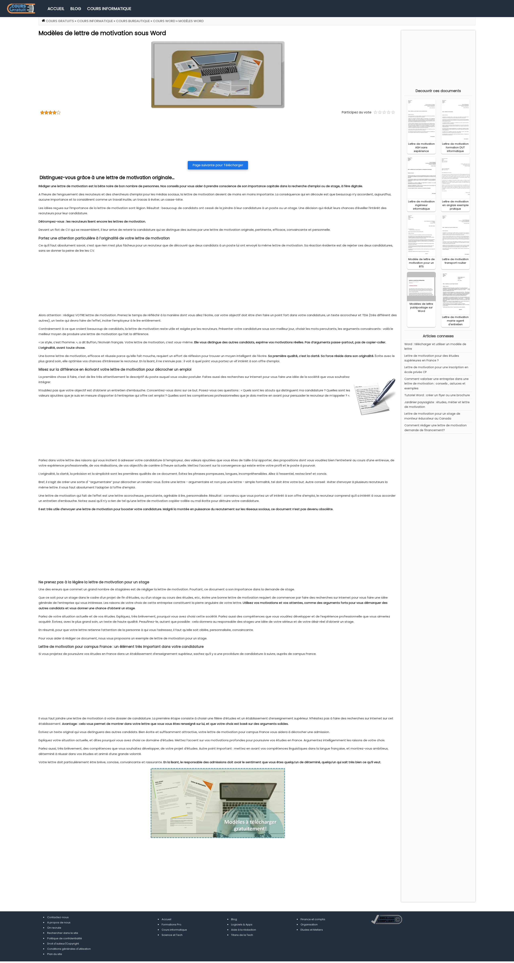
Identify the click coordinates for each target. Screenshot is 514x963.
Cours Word (164, 21)
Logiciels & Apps (241, 924)
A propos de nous (58, 922)
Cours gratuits (60, 21)
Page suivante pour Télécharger (218, 165)
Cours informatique (109, 8)
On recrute (54, 928)
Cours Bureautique (133, 21)
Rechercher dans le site (62, 933)
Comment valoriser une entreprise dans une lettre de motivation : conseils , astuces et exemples (436, 383)
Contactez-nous (58, 917)
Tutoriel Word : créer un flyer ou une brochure (437, 395)
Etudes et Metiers (312, 930)
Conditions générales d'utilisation (69, 949)
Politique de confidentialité (64, 938)
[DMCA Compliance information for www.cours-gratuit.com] (387, 920)
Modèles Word (191, 21)
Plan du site (54, 954)
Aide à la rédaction (243, 930)
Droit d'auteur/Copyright (63, 944)
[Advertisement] (218, 138)
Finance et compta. (313, 919)
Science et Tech (172, 935)
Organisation (309, 924)
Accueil (56, 8)
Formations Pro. (172, 924)
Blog (75, 8)
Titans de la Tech (242, 935)
